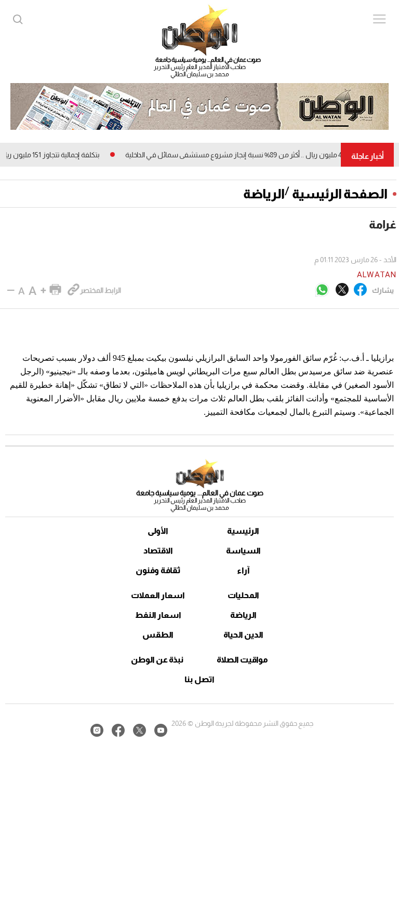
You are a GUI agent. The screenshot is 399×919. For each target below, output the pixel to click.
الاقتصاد (158, 550)
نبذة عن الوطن (157, 659)
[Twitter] (342, 290)
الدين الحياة (243, 634)
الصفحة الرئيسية (340, 193)
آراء (243, 570)
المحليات (243, 595)
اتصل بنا (199, 679)
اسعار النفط (158, 615)
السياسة (243, 550)
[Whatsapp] (322, 290)
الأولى (158, 530)
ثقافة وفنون (158, 570)
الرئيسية (243, 530)
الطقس (158, 634)
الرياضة (264, 193)
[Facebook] (360, 290)
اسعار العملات (158, 595)
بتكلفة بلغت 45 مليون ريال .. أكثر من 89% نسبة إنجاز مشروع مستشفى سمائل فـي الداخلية (263, 155)
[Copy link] (73, 290)
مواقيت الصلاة (242, 659)
